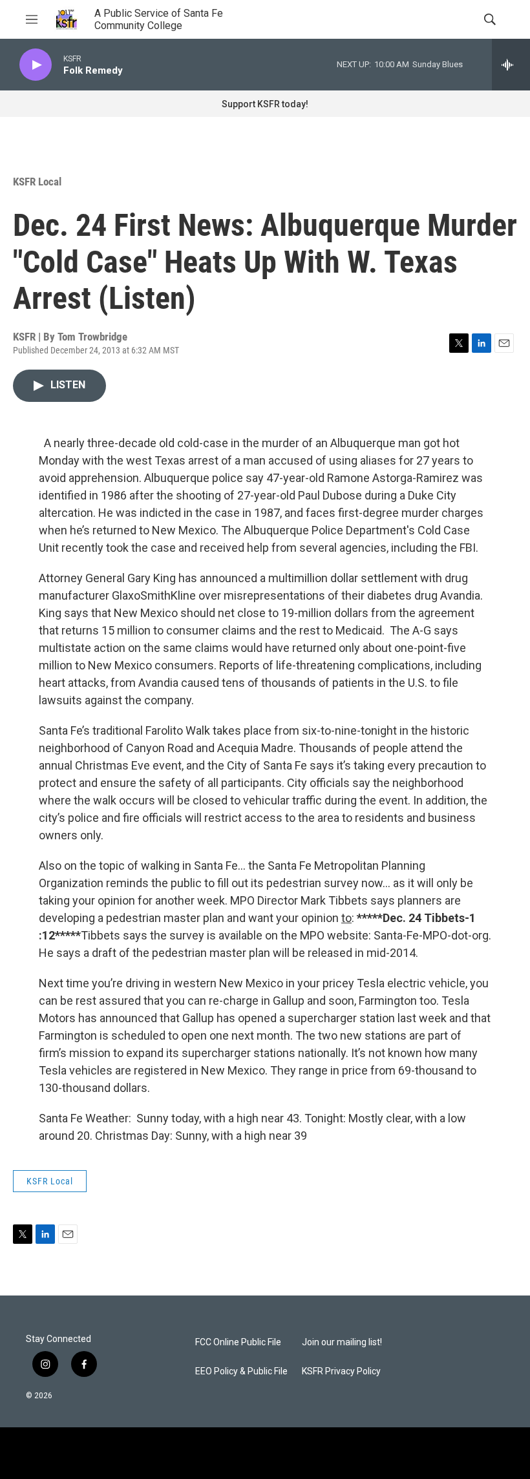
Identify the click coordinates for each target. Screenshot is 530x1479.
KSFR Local (37, 181)
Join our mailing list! (342, 1342)
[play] (35, 65)
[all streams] (511, 64)
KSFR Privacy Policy (341, 1371)
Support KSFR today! (265, 104)
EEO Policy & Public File (241, 1371)
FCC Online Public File (238, 1342)
